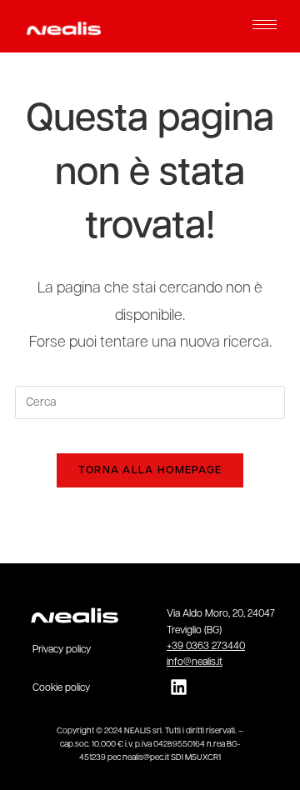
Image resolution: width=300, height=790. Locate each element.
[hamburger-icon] (264, 24)
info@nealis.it (194, 663)
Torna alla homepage (150, 470)
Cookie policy (61, 688)
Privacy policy (61, 650)
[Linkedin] (179, 687)
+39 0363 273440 (206, 647)
